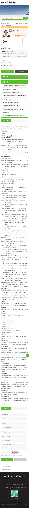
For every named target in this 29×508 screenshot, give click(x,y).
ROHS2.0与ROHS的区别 (9, 99)
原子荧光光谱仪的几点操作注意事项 (11, 92)
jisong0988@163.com (18, 484)
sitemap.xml (13, 504)
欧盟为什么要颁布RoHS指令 (9, 89)
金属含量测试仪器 (8, 469)
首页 (8, 23)
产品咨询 (7, 71)
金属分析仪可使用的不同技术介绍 (10, 105)
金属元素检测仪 (19, 23)
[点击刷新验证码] (14, 452)
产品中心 (13, 23)
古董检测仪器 (6, 112)
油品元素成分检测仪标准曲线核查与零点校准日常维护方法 (15, 109)
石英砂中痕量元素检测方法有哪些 (10, 102)
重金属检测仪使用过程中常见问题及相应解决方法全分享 (15, 115)
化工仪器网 (23, 504)
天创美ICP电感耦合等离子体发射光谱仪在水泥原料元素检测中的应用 (15, 95)
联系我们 (21, 71)
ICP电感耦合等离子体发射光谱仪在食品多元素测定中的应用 (15, 85)
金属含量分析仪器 (8, 466)
